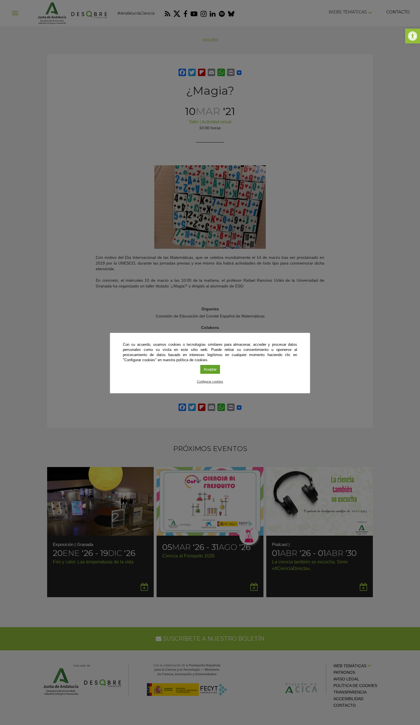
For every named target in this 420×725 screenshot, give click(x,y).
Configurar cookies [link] (210, 381)
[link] (412, 36)
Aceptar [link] (210, 369)
